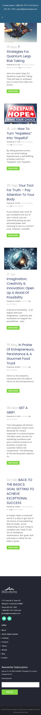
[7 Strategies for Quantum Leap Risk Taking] (20, 32)
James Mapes (26, 67)
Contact (4, 658)
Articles (25, 64)
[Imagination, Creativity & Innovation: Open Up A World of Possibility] (20, 259)
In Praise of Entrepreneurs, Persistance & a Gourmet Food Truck (20, 354)
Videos (4, 646)
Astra (26, 712)
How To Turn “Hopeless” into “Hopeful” (19, 133)
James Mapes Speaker (10, 634)
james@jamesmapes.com (27, 9)
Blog (3, 654)
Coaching (5, 638)
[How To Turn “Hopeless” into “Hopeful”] (20, 114)
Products (5, 642)
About (4, 630)
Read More (13, 91)
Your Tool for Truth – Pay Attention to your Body (20, 192)
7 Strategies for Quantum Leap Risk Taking (19, 54)
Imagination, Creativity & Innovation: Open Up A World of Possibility (20, 288)
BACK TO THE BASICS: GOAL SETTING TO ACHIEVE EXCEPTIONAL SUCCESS (20, 491)
